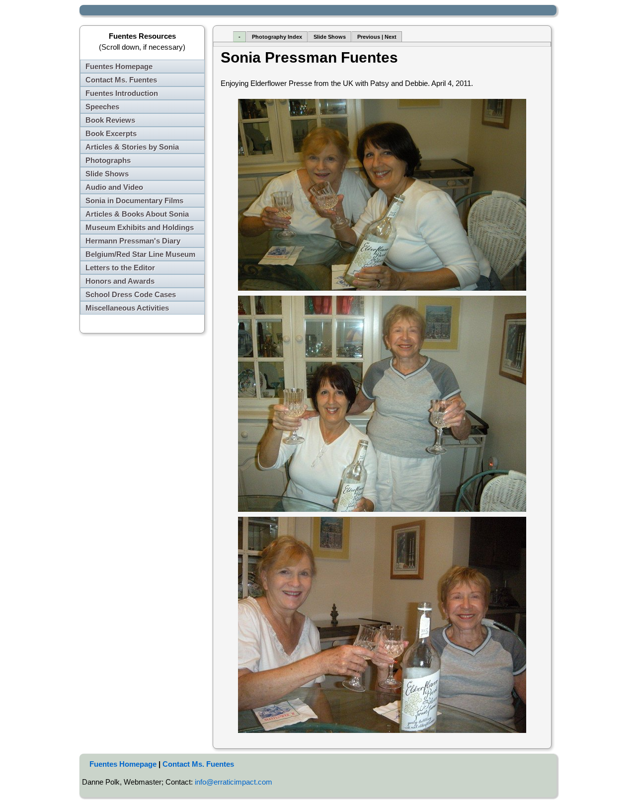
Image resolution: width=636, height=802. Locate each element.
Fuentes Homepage (119, 66)
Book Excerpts (111, 133)
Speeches (102, 106)
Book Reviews (110, 120)
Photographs (108, 160)
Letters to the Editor (120, 267)
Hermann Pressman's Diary (132, 241)
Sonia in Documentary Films (134, 200)
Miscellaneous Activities (127, 308)
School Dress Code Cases (130, 294)
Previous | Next (377, 37)
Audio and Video (114, 187)
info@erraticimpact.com (233, 782)
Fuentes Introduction (121, 93)
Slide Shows (107, 173)
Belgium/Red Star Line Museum (140, 254)
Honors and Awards (120, 281)
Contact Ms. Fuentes (121, 80)
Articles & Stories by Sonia (132, 147)
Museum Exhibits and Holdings (139, 227)
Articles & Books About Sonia (137, 214)
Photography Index (277, 37)
